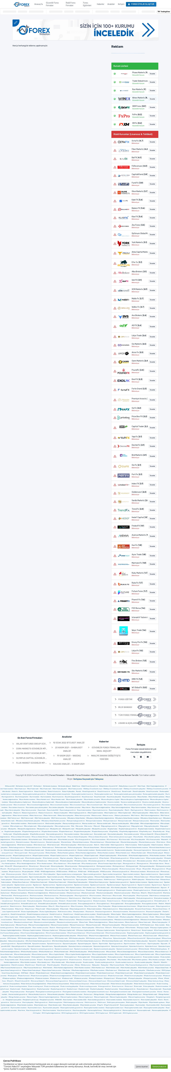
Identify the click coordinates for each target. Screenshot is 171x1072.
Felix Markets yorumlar (51, 858)
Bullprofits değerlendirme (27, 829)
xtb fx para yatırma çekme (116, 1002)
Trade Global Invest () (139, 81)
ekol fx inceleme (158, 845)
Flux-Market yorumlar (90, 863)
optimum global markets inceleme (15, 935)
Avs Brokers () (139, 315)
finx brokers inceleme (115, 861)
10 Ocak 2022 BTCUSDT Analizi (68, 743)
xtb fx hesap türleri (56, 1002)
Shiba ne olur (86, 965)
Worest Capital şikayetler (119, 997)
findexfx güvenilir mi (15, 861)
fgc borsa (78, 858)
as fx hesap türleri (22, 797)
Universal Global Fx (38, 981)
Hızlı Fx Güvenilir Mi (155, 893)
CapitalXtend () (139, 174)
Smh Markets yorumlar (146, 968)
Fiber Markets (104, 858)
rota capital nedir (84, 957)
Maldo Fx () (138, 298)
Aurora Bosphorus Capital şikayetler (68, 802)
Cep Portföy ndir (159, 831)
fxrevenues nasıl (153, 871)
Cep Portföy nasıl (146, 831)
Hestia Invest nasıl (74, 893)
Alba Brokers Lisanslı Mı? (128, 786)
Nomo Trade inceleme (117, 922)
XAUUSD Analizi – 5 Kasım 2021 (68, 764)
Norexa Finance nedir (94, 925)
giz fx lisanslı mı (69, 879)
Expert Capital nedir (92, 855)
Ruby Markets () (139, 573)
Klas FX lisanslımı (91, 906)
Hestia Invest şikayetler (105, 893)
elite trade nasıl (48, 847)
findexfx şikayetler (67, 861)
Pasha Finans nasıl (135, 935)
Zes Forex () (138, 225)
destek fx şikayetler (53, 842)
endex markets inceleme (87, 850)
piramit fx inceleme (39, 943)
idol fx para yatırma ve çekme (113, 898)
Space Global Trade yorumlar (52, 970)
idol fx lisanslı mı (75, 898)
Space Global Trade (162, 968)
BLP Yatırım (136, 815)
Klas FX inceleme (77, 906)
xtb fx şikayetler (132, 1002)
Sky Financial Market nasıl (33, 968)
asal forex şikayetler (114, 797)
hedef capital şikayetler (160, 890)
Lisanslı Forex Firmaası (143, 909)
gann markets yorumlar (56, 877)
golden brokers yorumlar (24, 885)
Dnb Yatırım (161, 842)
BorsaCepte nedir (31, 826)
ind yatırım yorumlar (51, 901)
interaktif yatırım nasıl (29, 903)
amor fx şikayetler (69, 791)
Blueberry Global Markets (77, 818)
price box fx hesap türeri (120, 946)
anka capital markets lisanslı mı (83, 794)
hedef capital (91, 890)
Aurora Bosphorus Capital (110, 799)
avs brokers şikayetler (57, 807)
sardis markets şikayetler (144, 962)
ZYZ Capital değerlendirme (51, 1013)
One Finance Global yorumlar (116, 933)
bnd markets (155, 821)
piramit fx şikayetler (70, 943)
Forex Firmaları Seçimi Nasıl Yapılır (110, 863)
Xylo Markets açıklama (157, 1002)
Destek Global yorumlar (147, 842)
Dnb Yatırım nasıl (40, 845)
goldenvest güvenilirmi (65, 885)
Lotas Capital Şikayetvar (49, 911)
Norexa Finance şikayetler (111, 925)
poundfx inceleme (34, 946)
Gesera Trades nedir (157, 877)
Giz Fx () (136, 465)
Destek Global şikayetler (129, 842)
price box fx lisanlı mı (137, 946)
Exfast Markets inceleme (106, 853)
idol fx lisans (50, 898)
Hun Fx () (137, 545)
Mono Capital (116, 914)
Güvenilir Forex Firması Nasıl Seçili (57, 890)
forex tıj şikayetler (58, 866)
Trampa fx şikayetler (135, 978)
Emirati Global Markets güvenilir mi (113, 847)
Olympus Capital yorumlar (106, 930)
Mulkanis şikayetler (127, 917)
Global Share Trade (153, 879)
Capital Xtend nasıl (66, 831)
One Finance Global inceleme (56, 933)
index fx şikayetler (129, 901)
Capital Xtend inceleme (50, 831)
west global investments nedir (121, 992)
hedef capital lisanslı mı (142, 890)
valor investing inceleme (19, 986)
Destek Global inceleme (81, 842)
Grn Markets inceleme (74, 887)
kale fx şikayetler (29, 906)
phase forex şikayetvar (16, 941)
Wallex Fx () (138, 307)
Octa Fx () (137, 141)
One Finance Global (161, 930)
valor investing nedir (52, 986)
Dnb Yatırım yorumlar (86, 845)
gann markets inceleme (132, 874)
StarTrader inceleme (98, 970)
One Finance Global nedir (96, 933)
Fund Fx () (137, 183)
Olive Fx (109, 927)
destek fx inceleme (23, 842)
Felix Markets (123, 855)
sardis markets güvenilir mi (105, 962)
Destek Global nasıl (97, 842)
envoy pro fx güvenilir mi (143, 850)
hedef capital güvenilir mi (106, 890)
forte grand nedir (132, 866)
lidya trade (64, 909)
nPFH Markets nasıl (147, 925)
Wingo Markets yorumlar (18, 997)
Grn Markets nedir (104, 887)
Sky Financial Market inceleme (160, 965)
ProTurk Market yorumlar (97, 952)
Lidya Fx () (137, 651)
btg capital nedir (137, 826)
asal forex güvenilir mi (73, 797)
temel (32, 973)
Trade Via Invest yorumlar (153, 976)
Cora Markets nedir (50, 839)
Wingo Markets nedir (150, 994)
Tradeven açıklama (10, 978)
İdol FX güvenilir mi (8, 898)
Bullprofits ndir (56, 829)
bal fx (127, 810)
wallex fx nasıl (72, 989)
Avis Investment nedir (95, 805)
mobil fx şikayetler (104, 914)
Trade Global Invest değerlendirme (63, 973)
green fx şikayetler (14, 887)
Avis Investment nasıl (78, 805)
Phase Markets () (139, 72)
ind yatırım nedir (20, 901)
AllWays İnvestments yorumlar (158, 789)
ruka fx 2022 (49, 960)
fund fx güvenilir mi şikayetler (33, 869)
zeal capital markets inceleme (94, 1008)
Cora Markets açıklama (152, 837)
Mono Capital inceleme (151, 914)
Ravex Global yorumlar (40, 954)
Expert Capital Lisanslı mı (59, 855)
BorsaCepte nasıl (17, 826)
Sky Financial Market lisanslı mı (12, 968)
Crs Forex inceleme (99, 839)
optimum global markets (136, 933)
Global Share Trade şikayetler (78, 882)
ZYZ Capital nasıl (102, 1013)
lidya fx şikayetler (53, 909)
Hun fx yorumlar (143, 895)
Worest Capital (32, 997)
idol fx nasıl (97, 898)
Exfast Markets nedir (139, 853)
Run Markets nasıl (44, 962)
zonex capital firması (95, 1010)
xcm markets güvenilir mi (97, 1000)
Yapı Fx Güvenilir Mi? (112, 1005)
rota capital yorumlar (116, 957)
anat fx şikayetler (139, 791)
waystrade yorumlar (18, 992)
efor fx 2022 (105, 845)
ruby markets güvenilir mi (133, 957)
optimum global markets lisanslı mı (39, 935)
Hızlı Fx (144, 893)
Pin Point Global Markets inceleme (64, 941)
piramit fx (153, 941)
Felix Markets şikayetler (34, 858)
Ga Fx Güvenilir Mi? (36, 874)
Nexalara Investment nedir (24, 922)
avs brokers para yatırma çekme (37, 807)
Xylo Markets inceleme (25, 1005)
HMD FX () (137, 679)
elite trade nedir (61, 847)
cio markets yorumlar (132, 834)
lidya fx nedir (41, 909)
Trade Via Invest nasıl (100, 976)
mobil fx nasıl (69, 914)
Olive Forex (100, 927)
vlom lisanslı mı (118, 986)
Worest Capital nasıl (86, 997)
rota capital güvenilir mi (55, 957)
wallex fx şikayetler (97, 989)
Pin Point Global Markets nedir (113, 941)
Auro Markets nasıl (44, 799)
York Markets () (139, 242)
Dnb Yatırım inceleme (25, 845)
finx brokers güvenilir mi (97, 861)
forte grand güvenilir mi (87, 866)
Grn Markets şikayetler (119, 887)
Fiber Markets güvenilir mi (120, 858)
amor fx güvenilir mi (26, 791)
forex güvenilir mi (129, 863)
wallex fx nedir (84, 989)
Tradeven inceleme (42, 978)
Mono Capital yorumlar (45, 917)
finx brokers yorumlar (145, 861)
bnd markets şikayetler (53, 823)
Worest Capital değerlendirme (49, 997)
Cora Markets (139, 837)
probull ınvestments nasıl (64, 949)
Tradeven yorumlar (81, 978)
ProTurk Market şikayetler (79, 952)
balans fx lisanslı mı (46, 813)
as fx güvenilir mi (8, 797)
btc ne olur (88, 826)
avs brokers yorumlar (74, 807)
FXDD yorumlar (106, 871)
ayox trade (42, 810)
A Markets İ (38, 786)
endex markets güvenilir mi (67, 850)
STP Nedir (25, 973)
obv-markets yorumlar (41, 927)
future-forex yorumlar (128, 869)
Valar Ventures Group (156, 981)
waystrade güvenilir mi (127, 989)
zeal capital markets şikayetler (154, 1008)
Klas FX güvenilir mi (63, 906)
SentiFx (157, 962)
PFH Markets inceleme (46, 938)
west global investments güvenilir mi (49, 992)
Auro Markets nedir (58, 799)
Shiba (78, 965)
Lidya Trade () (139, 335)
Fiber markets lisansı (138, 858)
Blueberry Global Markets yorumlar (54, 821)
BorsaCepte (135, 823)
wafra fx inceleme (162, 986)
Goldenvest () (139, 492)
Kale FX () (137, 200)
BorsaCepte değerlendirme (150, 823)
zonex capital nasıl (130, 1010)
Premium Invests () (139, 399)
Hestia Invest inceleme (57, 893)
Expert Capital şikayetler (108, 855)
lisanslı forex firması (160, 909)
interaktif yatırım (161, 901)
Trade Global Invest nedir (124, 973)
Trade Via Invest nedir (116, 976)
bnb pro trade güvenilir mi (76, 821)
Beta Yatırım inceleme (21, 815)
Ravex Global (111, 952)
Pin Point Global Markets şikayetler (136, 941)
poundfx (164, 943)
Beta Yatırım (155, 813)
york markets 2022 (153, 1005)
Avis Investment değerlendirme (38, 805)
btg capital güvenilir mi (109, 826)
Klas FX (52, 906)
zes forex (22, 1010)
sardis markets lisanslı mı (125, 962)
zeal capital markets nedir (134, 1008)
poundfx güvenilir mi (19, 946)
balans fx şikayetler (61, 813)
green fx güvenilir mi (129, 885)
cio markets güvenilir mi (55, 834)
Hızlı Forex (136, 893)
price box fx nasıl (151, 946)
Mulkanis (58, 917)
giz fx (34, 879)
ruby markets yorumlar (28, 960)
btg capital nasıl (125, 826)
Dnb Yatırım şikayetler (69, 845)
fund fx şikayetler (65, 869)
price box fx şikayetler (22, 949)
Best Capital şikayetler (141, 813)
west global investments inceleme (75, 992)
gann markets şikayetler (38, 877)
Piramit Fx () (138, 600)
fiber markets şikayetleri (155, 858)
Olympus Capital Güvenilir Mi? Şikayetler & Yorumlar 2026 (47, 758)
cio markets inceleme (72, 834)
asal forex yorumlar (129, 797)
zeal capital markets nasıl (115, 1008)
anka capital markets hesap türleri (59, 794)
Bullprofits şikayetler (84, 829)
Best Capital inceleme (96, 813)
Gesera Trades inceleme (125, 877)
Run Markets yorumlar (74, 962)
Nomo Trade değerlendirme (99, 922)
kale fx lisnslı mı (16, 906)
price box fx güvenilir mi (102, 946)
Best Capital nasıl (111, 813)
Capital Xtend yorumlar (100, 831)
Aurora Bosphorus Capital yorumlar (94, 802)
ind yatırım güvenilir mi (145, 898)
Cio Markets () (139, 344)
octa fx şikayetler (88, 927)
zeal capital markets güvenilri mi (72, 1008)
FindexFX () (138, 526)
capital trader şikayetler (13, 831)
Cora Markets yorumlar (66, 839)
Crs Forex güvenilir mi (83, 839)
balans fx (18, 813)
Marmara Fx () (139, 563)
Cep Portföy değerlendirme (129, 831)
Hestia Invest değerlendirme (38, 893)
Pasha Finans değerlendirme (99, 935)
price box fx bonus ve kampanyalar (81, 946)
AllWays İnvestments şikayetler (135, 789)
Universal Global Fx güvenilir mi (57, 981)
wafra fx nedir (15, 989)
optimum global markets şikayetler (65, 935)
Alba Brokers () (139, 272)
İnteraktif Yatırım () (139, 617)
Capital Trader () (139, 426)
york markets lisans (35, 1008)
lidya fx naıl (20, 909)
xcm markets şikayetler (149, 1000)
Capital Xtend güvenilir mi (31, 831)
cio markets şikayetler (116, 834)
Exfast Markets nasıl (123, 853)
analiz (79, 791)
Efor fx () (137, 262)
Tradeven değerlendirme (26, 978)
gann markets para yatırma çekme (17, 877)
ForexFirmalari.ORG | (85, 775)
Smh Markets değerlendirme (64, 968)
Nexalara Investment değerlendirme (127, 919)
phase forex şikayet (154, 938)
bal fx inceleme (151, 810)
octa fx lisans (76, 927)
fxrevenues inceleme (139, 871)
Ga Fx (25, 874)
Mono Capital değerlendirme (132, 914)
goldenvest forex (49, 885)
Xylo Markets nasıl (41, 1005)
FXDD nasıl (73, 871)
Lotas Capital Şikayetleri (30, 911)
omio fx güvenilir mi (123, 930)
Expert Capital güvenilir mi (22, 855)
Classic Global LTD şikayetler (78, 837)
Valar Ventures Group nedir (100, 984)
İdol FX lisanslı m (62, 898)
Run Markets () (139, 89)
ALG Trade (142, 786)
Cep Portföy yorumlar (38, 834)
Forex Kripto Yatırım (157, 863)
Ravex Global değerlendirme (127, 952)
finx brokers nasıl (130, 861)
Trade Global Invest (43, 973)
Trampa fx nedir (122, 978)
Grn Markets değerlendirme (56, 887)
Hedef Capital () (139, 517)
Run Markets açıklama (140, 960)
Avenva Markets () (139, 535)
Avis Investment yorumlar (133, 805)
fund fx (4, 869)
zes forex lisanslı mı (64, 1010)
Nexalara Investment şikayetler (45, 922)
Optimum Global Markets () (139, 233)
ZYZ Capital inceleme (87, 1013)
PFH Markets (13, 938)
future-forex (78, 869)
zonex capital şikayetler (160, 1010)
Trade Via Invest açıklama (40, 976)
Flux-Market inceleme (45, 863)
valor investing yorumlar (89, 986)
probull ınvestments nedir (84, 949)
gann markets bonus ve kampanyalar (70, 874)
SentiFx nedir (41, 965)
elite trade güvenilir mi (17, 847)
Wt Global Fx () (139, 687)
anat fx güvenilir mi (89, 791)
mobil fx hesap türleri (19, 914)
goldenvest (38, 885)
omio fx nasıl (136, 930)
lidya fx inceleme (8, 909)
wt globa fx (151, 997)
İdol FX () (137, 280)
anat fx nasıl (117, 791)
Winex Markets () (139, 98)
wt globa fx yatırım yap (31, 1000)
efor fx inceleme (132, 845)
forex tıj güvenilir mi (21, 866)
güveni (164, 887)
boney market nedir (104, 823)
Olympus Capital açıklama (159, 927)
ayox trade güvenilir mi (68, 810)
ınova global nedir (118, 903)
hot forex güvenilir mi (21, 895)
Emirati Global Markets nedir (35, 850)
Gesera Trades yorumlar (22, 879)
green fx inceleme (144, 885)
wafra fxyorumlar (43, 989)
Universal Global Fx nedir (116, 981)
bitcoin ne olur (108, 815)
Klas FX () (137, 216)
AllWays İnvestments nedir (113, 789)
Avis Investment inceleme (60, 805)
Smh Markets (48, 968)
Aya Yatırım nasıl (154, 807)
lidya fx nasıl (30, 909)
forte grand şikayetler (148, 866)
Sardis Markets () (139, 500)
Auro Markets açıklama (157, 797)
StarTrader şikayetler (138, 970)
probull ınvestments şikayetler (105, 949)
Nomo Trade (84, 922)
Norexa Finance (22, 925)
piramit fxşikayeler (85, 943)
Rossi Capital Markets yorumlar (20, 957)
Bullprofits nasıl (43, 829)
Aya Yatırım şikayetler (13, 810)
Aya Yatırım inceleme (139, 807)
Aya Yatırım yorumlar (29, 810)
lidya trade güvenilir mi (78, 909)
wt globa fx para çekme (14, 1000)
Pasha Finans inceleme (119, 935)
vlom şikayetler (149, 986)
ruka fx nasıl (88, 960)
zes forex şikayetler (80, 1010)
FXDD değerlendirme (48, 871)
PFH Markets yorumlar (94, 938)
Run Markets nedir (59, 962)
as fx (168, 794)
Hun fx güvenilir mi (82, 895)
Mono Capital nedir (12, 917)
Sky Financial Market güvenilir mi (137, 965)
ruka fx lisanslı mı (76, 960)
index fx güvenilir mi (85, 901)
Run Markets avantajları (158, 960)
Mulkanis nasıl (101, 917)
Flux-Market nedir (74, 863)
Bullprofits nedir (69, 829)
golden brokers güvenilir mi (120, 882)
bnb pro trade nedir (125, 821)
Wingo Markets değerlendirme (116, 994)
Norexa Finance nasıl (78, 925)
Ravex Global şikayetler (22, 954)
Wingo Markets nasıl (135, 994)
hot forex (167, 893)
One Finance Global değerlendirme (33, 933)
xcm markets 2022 (80, 1000)
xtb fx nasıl (102, 1002)
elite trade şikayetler (75, 847)
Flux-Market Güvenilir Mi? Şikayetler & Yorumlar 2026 (46, 763)
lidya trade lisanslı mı (111, 909)
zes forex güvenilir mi (34, 1010)
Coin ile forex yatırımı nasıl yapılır (121, 837)
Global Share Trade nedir (39, 882)
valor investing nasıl (36, 986)
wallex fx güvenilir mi (59, 989)
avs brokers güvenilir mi (152, 805)
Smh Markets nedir (113, 968)
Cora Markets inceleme (20, 839)
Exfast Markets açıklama (66, 853)
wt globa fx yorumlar (47, 1000)
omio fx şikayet (148, 930)
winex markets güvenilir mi (18, 994)
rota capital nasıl (71, 957)
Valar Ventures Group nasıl (80, 984)
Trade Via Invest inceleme (81, 976)
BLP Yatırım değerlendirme (150, 815)
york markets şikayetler (51, 1008)
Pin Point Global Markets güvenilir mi (39, 941)
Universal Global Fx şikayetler (137, 981)
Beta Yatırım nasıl (36, 815)
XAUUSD (59, 1000)
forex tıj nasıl (34, 866)
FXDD (37, 871)
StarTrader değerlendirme (81, 970)
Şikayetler (96, 965)
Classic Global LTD (147, 834)
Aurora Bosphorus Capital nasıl (20, 802)
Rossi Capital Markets (57, 954)
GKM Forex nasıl (110, 879)
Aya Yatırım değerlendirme (121, 807)
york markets (141, 1005)
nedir (152, 917)
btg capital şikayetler (152, 826)
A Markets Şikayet (65, 786)
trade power (13, 976)
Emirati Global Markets (92, 847)
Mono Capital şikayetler (28, 917)
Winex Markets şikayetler (56, 994)
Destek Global (66, 842)
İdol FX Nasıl (87, 898)
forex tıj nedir (45, 866)
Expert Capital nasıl (76, 855)
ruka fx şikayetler (100, 960)
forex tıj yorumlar (71, 866)
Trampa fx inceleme (96, 978)
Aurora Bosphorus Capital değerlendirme (135, 799)
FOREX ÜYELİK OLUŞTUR (142, 4)
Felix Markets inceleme (158, 855)
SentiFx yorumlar (67, 965)
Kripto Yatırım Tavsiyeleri (147, 906)
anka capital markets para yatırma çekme (128, 794)
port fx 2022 (104, 943)
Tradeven (167, 976)
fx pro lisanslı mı (15, 871)
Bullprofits (12, 829)
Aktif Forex (76, 786)
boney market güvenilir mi (72, 823)
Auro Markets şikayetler (75, 799)
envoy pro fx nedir (22, 853)
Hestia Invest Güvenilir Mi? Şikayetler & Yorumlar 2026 (46, 753)
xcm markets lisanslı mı (132, 1000)
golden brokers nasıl (156, 882)
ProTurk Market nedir (61, 952)
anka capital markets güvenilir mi (35, 794)
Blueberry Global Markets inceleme (127, 818)
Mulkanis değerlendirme (72, 917)
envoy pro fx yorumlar (37, 853)
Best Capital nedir (125, 813)
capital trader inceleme (146, 829)
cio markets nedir (100, 834)
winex (160, 992)
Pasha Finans (83, 935)
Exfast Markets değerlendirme (86, 853)
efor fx (97, 845)
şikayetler (105, 965)
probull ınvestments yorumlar (127, 949)
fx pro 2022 (147, 869)
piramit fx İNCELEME (24, 943)
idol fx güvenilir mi (22, 898)
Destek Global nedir (112, 842)
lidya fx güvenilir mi (163, 906)
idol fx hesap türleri (37, 898)
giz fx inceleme (57, 879)
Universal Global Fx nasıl (98, 981)
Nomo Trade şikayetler (160, 922)
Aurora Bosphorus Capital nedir (43, 802)
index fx (62, 901)
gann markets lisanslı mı (150, 874)
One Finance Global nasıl (77, 933)
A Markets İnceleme (50, 786)
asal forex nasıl (88, 797)
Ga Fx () (136, 408)
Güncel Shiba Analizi (153, 887)
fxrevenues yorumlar (14, 874)
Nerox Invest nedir (34, 919)
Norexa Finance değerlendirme (40, 925)
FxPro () (137, 114)
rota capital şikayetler (99, 957)
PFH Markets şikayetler (77, 938)
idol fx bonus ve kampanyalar (160, 895)
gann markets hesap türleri (113, 874)
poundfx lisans (48, 946)
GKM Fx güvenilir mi (124, 879)
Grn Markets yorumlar (136, 887)
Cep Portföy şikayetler (21, 834)
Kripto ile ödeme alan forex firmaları (124, 906)
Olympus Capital (143, 927)
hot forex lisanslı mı (51, 895)
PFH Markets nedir (62, 938)
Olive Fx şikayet (119, 927)
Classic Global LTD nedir (58, 837)
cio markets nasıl (87, 834)
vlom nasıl (129, 986)
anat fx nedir (127, 791)
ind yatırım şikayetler (35, 901)
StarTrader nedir (124, 970)
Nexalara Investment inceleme (152, 919)
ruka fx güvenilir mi (61, 960)
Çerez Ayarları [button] (142, 1067)
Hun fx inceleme (96, 895)
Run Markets (112, 960)
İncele (152, 74)
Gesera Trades (70, 877)
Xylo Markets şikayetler (71, 1005)
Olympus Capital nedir (67, 930)
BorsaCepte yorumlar (63, 826)
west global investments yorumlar (144, 992)
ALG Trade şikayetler (60, 789)
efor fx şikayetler (144, 845)
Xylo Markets (144, 1002)
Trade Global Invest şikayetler (144, 973)
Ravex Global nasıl (162, 952)
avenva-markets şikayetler (152, 802)
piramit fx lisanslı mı (54, 943)
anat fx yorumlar (152, 791)
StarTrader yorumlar (154, 970)
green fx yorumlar (28, 887)
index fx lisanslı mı (114, 901)
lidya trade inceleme (94, 909)
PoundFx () (138, 370)
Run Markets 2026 (125, 960)
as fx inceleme (46, 797)
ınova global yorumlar (150, 903)
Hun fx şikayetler (129, 895)
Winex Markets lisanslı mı (38, 994)
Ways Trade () (139, 630)
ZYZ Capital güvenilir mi (70, 1013)
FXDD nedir (82, 871)
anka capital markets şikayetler (154, 794)
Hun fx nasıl (107, 895)
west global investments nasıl (99, 992)
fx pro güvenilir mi (159, 869)
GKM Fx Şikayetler (139, 879)
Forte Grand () (139, 389)
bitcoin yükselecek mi (123, 815)
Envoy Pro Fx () (139, 642)
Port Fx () (137, 474)
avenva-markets (114, 802)
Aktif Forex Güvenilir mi (90, 786)
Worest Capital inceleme (69, 997)
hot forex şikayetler (67, 895)
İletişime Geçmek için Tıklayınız (88, 779)
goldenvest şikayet (114, 885)
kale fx (162, 903)
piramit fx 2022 (163, 941)
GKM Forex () (139, 106)
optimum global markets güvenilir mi (158, 933)
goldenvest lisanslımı (98, 885)
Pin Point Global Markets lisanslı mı (89, 941)
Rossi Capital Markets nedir (145, 954)
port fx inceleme (130, 943)
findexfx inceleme (30, 861)
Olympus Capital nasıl (50, 930)
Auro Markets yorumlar (92, 799)
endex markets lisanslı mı (105, 850)
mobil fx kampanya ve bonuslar (38, 914)
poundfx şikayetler (61, 946)
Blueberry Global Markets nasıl (152, 818)
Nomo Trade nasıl (131, 922)
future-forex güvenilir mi (92, 869)
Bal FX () (137, 157)
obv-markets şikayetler (23, 927)
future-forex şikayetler (110, 869)
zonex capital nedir (144, 1010)
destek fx (165, 839)
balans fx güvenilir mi (30, 813)
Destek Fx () (138, 445)
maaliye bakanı (79, 911)
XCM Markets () (139, 289)
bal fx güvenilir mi (137, 810)
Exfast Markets (51, 853)
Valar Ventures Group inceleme (58, 984)
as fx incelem (35, 797)
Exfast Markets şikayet (155, 853)
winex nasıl (88, 994)
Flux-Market (164, 861)
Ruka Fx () (137, 583)
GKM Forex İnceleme (96, 879)
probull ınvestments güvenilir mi (42, 949)
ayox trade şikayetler (116, 810)
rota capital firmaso (39, 957)
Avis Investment (20, 805)
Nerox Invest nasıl (20, 919)
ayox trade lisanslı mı (101, 810)
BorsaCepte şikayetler (46, 826)
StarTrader (67, 970)
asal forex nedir (100, 797)
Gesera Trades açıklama (85, 877)
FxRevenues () (139, 166)
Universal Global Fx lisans (78, 981)
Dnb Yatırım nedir (54, 845)
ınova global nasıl (103, 903)
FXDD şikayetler (94, 871)
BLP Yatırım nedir (27, 818)
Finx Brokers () (139, 661)
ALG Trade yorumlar (75, 789)
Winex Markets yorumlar (75, 994)
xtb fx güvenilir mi (42, 1002)
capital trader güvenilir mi (128, 829)
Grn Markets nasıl (90, 887)
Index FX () (137, 484)
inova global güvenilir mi (145, 901)
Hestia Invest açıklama (19, 893)
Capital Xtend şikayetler (83, 831)
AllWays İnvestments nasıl (93, 789)
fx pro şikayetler (28, 871)
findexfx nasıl (42, 861)
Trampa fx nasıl (110, 978)
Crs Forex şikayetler (138, 839)
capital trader (113, 829)
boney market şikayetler (121, 823)
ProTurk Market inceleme (30, 952)
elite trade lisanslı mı (34, 847)
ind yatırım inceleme (162, 898)
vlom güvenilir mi (105, 986)
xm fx (161, 1000)
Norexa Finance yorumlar (131, 925)
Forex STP (9, 866)
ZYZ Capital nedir (116, 1013)
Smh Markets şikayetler (129, 968)
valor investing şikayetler (70, 986)
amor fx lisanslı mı (55, 791)
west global (30, 992)
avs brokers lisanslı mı (17, 807)
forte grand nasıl (119, 866)
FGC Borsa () (138, 608)
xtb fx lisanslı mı (91, 1002)
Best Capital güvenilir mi (78, 813)
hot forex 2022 (7, 895)
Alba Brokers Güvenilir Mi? (109, 786)
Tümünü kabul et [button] (159, 1067)
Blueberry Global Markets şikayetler (28, 821)
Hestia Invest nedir (89, 893)
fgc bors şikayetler (67, 858)
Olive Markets (131, 927)
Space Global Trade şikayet (31, 970)
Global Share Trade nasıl (21, 882)
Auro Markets (143, 797)
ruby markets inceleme (151, 957)
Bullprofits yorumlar (99, 829)
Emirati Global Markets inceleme (137, 847)
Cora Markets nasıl (36, 839)
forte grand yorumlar (164, 866)
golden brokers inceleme (139, 882)
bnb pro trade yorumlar (141, 821)
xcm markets (68, 1000)
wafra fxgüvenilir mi (29, 989)
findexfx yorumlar (81, 861)
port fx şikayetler (154, 943)
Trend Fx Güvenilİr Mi (23, 981)
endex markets (51, 850)
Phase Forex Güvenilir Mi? (137, 938)
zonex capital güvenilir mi (113, 1010)
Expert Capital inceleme (41, 855)
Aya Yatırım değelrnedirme (101, 807)
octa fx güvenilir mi (63, 927)
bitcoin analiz (97, 815)
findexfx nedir (54, 861)
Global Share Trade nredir (58, 882)
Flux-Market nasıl (60, 863)
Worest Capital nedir (101, 997)
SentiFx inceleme (18, 965)
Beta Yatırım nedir (50, 815)
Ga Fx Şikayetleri (50, 874)
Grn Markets (40, 887)
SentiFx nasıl (30, 965)
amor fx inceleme (40, 791)
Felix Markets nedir (18, 858)
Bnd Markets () (139, 455)
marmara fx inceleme (121, 911)
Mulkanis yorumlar (142, 917)
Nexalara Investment (84, 919)
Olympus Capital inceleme (32, 930)
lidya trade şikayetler (127, 909)
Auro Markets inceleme (27, 799)
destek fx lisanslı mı (38, 842)
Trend (161, 978)
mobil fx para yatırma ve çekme (86, 914)
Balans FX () (138, 208)
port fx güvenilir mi (116, 943)
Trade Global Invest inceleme (86, 973)
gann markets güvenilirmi (93, 874)
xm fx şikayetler (29, 1002)
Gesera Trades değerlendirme (105, 877)
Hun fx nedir (118, 895)
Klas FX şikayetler (105, 906)
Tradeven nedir (68, 978)
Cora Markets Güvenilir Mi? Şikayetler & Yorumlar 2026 (46, 748)
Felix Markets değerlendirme (139, 855)
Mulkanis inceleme (88, 917)
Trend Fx (10, 981)
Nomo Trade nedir (145, 922)
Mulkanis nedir (113, 917)
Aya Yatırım (86, 807)
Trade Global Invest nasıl (106, 973)
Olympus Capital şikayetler (86, 930)
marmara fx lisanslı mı (137, 911)
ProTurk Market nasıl (46, 952)
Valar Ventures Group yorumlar (145, 984)
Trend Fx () (138, 509)
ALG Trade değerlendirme (156, 786)
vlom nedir (138, 986)
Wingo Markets (99, 994)
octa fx (53, 927)
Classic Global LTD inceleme (21, 837)
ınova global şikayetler (133, 903)
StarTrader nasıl (112, 970)
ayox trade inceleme (84, 810)
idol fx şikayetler (130, 898)
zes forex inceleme (50, 1010)
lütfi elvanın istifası (65, 911)
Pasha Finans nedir (150, 935)
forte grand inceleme (104, 866)
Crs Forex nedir (125, 839)
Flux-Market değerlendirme (27, 863)
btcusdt (97, 826)
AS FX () (137, 325)
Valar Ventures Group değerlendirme (34, 984)
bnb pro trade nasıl (110, 821)
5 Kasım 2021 (10, 786)
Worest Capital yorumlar (137, 997)
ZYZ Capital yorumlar (131, 1013)
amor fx (15, 791)
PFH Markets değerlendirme (28, 938)
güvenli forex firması (78, 890)
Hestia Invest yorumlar (123, 893)
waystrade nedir (156, 989)
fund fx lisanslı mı (52, 869)
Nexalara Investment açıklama (103, 919)
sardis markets (89, 962)
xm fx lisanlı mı (16, 1002)
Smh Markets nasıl (99, 968)
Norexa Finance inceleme (60, 925)
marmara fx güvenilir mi (104, 911)
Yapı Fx (100, 1005)
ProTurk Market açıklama (159, 949)
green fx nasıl (157, 885)
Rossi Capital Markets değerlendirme (79, 954)
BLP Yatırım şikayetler (43, 818)
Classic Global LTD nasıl (40, 837)
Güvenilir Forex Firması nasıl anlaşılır (31, 890)
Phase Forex (108, 938)
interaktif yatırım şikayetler (48, 903)
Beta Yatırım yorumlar (83, 815)
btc (73, 826)
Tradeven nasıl (56, 978)
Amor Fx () (137, 352)
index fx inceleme (100, 901)
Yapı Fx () (137, 437)
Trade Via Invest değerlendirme (61, 976)
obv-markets (160, 925)
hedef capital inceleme (124, 890)
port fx (96, 943)
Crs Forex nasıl (113, 839)
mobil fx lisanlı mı (56, 914)
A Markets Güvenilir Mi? (24, 786)
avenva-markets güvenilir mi (131, 802)
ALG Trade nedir (33, 789)
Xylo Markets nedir (56, 1005)
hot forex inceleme (37, 895)
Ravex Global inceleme (146, 952)
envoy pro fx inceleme (160, 850)
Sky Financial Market (117, 965)
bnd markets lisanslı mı (36, 823)
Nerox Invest (161, 917)
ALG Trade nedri (46, 789)
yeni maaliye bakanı (127, 1005)
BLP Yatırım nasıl (14, 818)
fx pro (139, 869)
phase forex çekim (120, 938)
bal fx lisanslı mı (163, 810)
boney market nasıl (89, 823)
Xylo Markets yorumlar (88, 1005)
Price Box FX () (139, 416)
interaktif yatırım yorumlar (68, 903)
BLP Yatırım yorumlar (59, 818)
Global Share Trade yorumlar (99, 882)
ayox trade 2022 (53, 810)
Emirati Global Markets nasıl (14, 850)
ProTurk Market (144, 949)
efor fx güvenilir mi (118, 845)
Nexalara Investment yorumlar (68, 922)
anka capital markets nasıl (104, 794)
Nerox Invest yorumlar (67, 919)
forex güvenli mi (143, 863)
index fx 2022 (72, 901)
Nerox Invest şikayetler (50, 919)
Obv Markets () (139, 671)
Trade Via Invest (24, 976)
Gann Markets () (139, 361)
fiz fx (156, 861)
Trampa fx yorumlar (151, 978)
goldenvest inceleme (82, 885)
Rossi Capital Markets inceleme (103, 954)
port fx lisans (142, 943)
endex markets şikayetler (124, 850)
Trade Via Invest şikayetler (134, 976)
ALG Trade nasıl (21, 789)
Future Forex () (139, 591)
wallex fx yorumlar (112, 989)
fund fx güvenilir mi (15, 869)
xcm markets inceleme (115, 1000)
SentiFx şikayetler (54, 965)
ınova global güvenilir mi (87, 903)
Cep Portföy (114, 831)
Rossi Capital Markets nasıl (125, 954)
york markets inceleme (19, 1008)
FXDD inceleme (62, 871)
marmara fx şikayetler (154, 911)
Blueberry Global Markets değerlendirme (101, 818)
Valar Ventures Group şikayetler (122, 984)
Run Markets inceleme (29, 962)
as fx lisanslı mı (58, 797)
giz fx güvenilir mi (44, 879)
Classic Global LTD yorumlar (99, 837)
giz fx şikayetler (82, 879)
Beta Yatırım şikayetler (66, 815)
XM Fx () (137, 123)
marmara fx (90, 911)
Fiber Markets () (139, 149)
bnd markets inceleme (19, 823)
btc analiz (80, 826)
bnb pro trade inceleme (94, 821)
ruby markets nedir (12, 960)
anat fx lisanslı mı (104, 791)
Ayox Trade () (139, 554)
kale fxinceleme (42, 906)
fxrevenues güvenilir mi (121, 871)
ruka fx (40, 960)
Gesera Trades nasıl (141, 877)
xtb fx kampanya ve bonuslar (74, 1002)
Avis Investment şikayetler (114, 805)
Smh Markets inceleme (83, 968)
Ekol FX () (137, 379)
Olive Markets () (139, 191)
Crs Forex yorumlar (153, 839)
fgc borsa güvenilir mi (91, 858)
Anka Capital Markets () (139, 252)
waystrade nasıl (143, 989)
